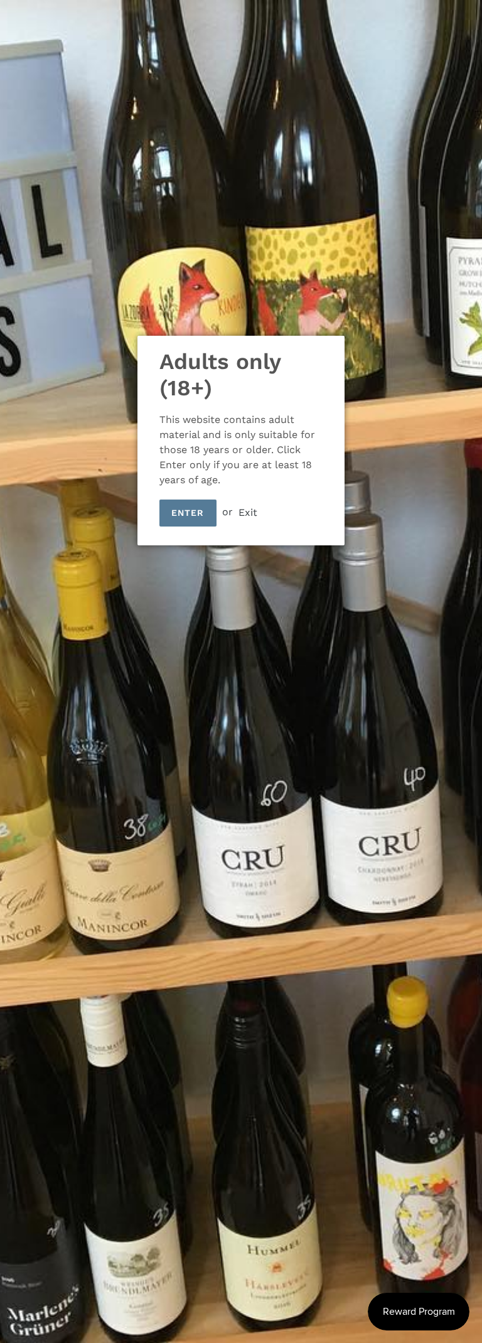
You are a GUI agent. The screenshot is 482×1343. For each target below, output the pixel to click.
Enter (188, 513)
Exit (247, 512)
